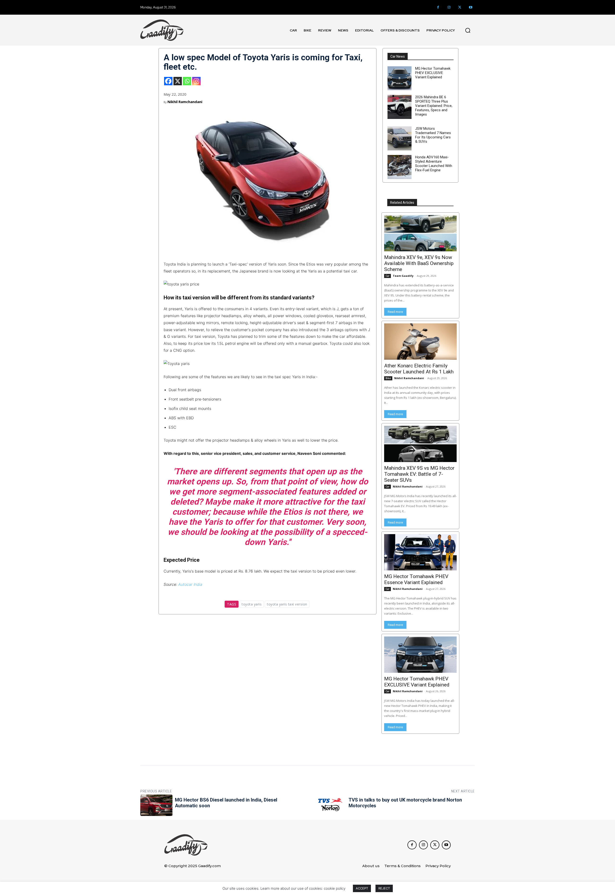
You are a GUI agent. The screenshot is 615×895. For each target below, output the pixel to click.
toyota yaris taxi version (287, 604)
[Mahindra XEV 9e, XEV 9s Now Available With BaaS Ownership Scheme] (420, 233)
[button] (468, 30)
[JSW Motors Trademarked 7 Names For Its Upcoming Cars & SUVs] (399, 138)
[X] (177, 81)
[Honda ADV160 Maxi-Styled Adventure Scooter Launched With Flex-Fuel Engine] (399, 167)
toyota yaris (252, 604)
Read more (395, 312)
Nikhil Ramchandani (184, 101)
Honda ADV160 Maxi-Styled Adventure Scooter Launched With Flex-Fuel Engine (433, 163)
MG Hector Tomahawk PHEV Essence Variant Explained (416, 579)
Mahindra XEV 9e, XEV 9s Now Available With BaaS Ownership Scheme (419, 263)
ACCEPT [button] (362, 888)
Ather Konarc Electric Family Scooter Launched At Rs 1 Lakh (419, 369)
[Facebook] (438, 7)
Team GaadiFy (403, 276)
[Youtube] (470, 7)
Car (387, 276)
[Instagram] (449, 7)
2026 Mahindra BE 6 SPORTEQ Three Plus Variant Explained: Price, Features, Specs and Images (433, 106)
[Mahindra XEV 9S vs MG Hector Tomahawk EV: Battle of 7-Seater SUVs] (420, 444)
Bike (388, 378)
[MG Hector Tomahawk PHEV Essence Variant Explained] (420, 552)
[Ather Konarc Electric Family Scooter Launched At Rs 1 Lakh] (420, 341)
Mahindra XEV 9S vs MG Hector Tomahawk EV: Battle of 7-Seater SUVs (419, 474)
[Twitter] (459, 7)
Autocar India (190, 584)
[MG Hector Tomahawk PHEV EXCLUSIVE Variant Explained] (399, 78)
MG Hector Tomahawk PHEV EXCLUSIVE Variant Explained (432, 72)
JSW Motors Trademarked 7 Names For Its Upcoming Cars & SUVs (433, 135)
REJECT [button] (384, 888)
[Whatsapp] (187, 81)
